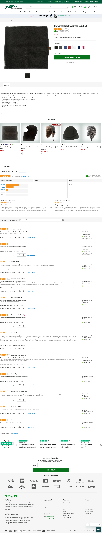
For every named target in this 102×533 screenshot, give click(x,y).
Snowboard (33, 12)
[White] (8, 144)
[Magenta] (10, 144)
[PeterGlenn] (13, 7)
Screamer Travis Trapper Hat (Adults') (50, 147)
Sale (95, 12)
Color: (57, 43)
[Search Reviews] (63, 220)
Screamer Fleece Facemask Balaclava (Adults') (30, 147)
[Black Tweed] (42, 144)
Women (13, 12)
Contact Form (52, 518)
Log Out (46, 507)
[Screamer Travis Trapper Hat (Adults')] (50, 133)
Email (35, 465)
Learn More (7, 509)
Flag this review (31, 237)
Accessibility (66, 507)
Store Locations (89, 509)
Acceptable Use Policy (68, 513)
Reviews (7, 166)
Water (63, 12)
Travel (56, 12)
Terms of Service (67, 517)
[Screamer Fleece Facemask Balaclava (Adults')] (30, 133)
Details (6, 85)
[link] (51, 16)
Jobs (86, 507)
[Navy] (3, 144)
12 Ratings (67, 28)
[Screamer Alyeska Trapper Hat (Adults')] (91, 133)
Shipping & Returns (68, 503)
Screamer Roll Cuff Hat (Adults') (69, 147)
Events (87, 505)
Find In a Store (57, 53)
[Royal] (6, 144)
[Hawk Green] (12, 144)
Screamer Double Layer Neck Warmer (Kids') (9, 147)
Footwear (43, 12)
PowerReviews (22, 172)
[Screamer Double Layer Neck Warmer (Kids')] (10, 133)
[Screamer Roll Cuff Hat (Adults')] (71, 133)
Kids (20, 12)
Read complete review (6, 214)
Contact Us (88, 513)
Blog (84, 12)
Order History (47, 505)
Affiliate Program (89, 511)
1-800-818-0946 (50, 516)
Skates (70, 12)
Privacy (65, 511)
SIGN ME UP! (51, 470)
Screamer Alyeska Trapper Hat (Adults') (91, 147)
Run (50, 12)
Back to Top (15, 433)
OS (21, 153)
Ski (25, 12)
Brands (77, 12)
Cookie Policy (66, 515)
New (89, 12)
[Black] (1, 144)
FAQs (64, 509)
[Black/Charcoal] (82, 144)
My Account (47, 503)
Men (6, 12)
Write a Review (26, 176)
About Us (87, 503)
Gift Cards (65, 505)
